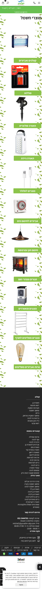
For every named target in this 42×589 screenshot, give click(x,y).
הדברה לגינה (34, 442)
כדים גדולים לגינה (32, 497)
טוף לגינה (35, 439)
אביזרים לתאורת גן (32, 444)
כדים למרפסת (33, 462)
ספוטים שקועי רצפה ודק (30, 473)
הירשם (24, 12)
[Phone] (34, 2)
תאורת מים (35, 447)
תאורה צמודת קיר (32, 449)
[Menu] (39, 2)
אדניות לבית (34, 460)
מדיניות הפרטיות (22, 581)
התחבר (17, 12)
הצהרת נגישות (6, 550)
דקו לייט (11, 8)
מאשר (21, 585)
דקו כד (4, 8)
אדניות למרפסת (32, 457)
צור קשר (36, 550)
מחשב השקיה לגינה (32, 486)
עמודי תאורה (34, 467)
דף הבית (37, 547)
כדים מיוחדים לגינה (32, 499)
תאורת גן (35, 402)
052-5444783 (22, 518)
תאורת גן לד (34, 489)
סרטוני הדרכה (22, 550)
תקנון (7, 547)
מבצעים (17, 547)
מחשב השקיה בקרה (31, 484)
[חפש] (7, 2)
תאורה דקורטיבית (32, 502)
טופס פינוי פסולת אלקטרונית (28, 504)
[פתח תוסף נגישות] (39, 567)
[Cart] (3, 2)
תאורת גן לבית (33, 494)
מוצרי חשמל (31, 18)
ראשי (19, 8)
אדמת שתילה (34, 437)
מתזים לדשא (34, 455)
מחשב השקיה (34, 410)
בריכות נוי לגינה (33, 418)
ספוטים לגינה (34, 470)
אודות (27, 547)
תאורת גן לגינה (33, 491)
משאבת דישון (34, 452)
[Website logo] (21, 2)
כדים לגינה (35, 465)
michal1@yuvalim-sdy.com (24, 523)
